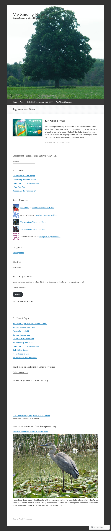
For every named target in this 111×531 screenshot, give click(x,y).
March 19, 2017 (51, 142)
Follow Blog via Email (22, 276)
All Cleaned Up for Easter (22, 342)
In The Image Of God (21, 353)
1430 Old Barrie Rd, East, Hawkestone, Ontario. (31, 415)
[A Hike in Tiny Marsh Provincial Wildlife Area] (55, 497)
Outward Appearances (21, 335)
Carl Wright (24, 207)
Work (44, 222)
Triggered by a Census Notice (24, 179)
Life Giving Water (55, 120)
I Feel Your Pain (19, 187)
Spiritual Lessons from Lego (24, 327)
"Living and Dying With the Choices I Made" (30, 323)
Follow (17, 294)
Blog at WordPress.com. (22, 518)
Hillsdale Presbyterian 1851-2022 (40, 102)
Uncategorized (64, 142)
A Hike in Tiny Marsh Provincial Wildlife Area (30, 431)
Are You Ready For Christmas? (25, 357)
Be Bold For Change (20, 350)
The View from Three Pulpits (24, 175)
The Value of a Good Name (23, 338)
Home (15, 102)
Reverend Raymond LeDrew (43, 207)
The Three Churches (64, 102)
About (22, 102)
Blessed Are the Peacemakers (25, 190)
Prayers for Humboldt (21, 331)
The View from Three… (29, 222)
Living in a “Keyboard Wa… (49, 236)
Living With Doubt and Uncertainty (26, 183)
